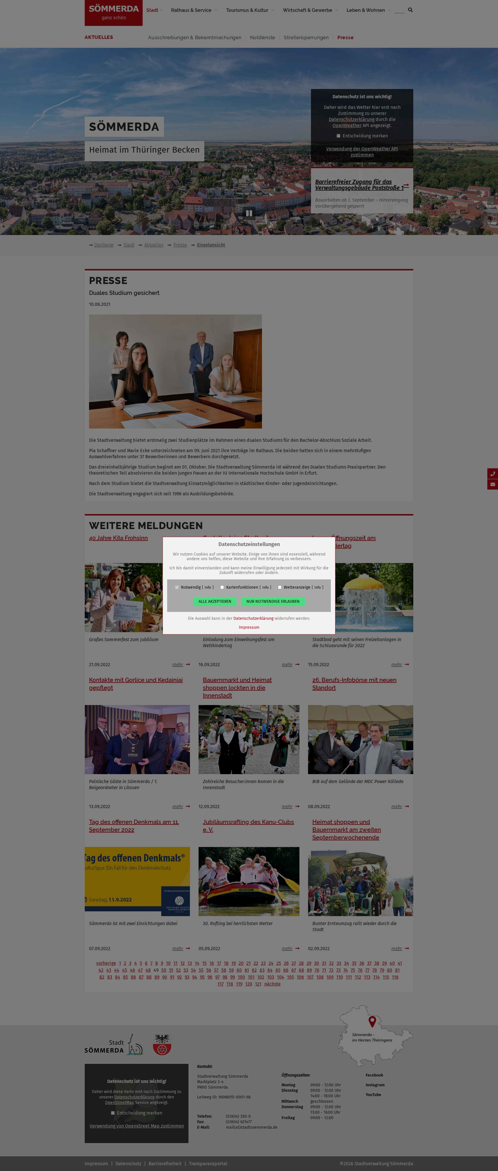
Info (208, 587)
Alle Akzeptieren (215, 601)
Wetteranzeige (297, 587)
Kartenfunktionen (242, 587)
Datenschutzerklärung (253, 618)
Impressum (249, 627)
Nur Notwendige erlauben (273, 601)
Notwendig (191, 587)
